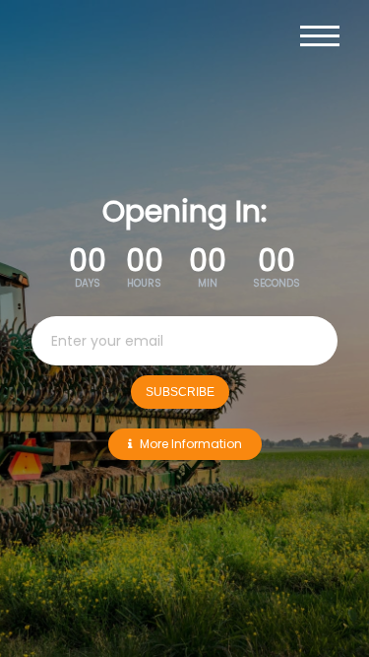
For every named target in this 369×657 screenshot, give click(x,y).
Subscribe (180, 392)
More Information (191, 443)
